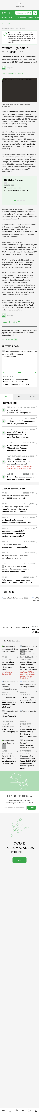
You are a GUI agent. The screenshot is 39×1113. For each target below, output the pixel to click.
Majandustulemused (15, 456)
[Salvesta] (36, 407)
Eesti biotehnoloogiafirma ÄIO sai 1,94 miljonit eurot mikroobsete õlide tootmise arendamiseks (15, 509)
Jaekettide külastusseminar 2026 (15, 627)
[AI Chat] (29, 1110)
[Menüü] (3, 1110)
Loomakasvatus (8, 339)
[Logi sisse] (35, 1110)
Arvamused (22, 17)
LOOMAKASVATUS (8, 28)
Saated (4, 563)
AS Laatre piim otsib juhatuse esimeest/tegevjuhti (10, 729)
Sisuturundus (25, 751)
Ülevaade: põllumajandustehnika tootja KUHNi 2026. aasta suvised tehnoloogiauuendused (17, 381)
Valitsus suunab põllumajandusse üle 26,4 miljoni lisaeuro (28, 699)
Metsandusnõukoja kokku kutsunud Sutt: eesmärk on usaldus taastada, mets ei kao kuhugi (16, 568)
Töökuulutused (17, 407)
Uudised (10, 418)
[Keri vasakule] (4, 373)
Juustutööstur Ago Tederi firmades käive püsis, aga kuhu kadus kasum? (18, 461)
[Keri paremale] (35, 373)
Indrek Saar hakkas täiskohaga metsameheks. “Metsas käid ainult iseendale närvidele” (15, 533)
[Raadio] (16, 1110)
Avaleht (4, 17)
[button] (15, 808)
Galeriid (30, 17)
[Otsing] (23, 1110)
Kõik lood (12, 17)
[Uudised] (10, 1110)
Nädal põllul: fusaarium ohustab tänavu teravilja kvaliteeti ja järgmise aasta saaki (28, 732)
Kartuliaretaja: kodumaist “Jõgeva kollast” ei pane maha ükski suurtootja (17, 447)
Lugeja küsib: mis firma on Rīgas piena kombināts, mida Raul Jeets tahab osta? (18, 434)
